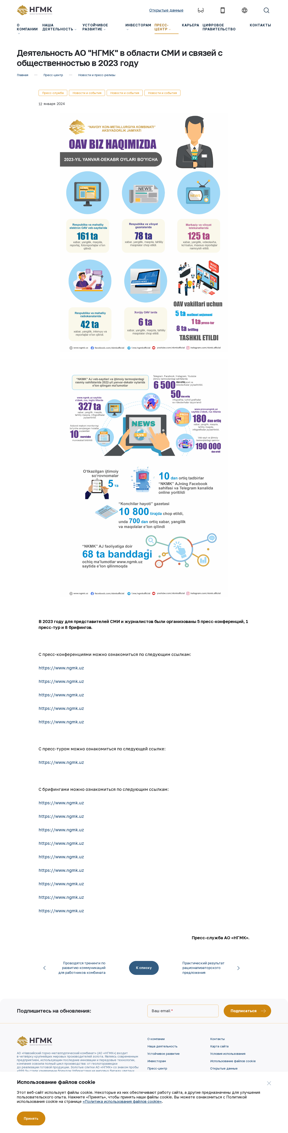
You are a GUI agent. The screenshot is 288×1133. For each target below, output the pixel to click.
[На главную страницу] (37, 10)
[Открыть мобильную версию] (222, 10)
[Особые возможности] (200, 10)
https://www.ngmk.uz (61, 667)
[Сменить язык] (244, 10)
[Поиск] (266, 10)
